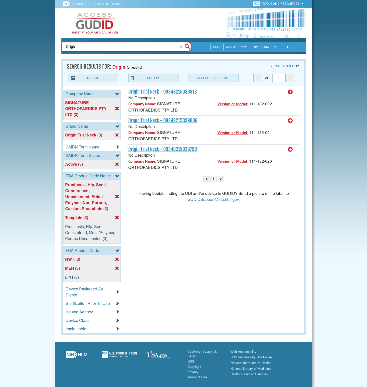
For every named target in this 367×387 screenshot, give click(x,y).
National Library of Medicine (96, 3)
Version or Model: (232, 104)
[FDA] (257, 3)
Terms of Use (197, 377)
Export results (282, 66)
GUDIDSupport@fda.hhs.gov (213, 199)
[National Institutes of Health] (67, 3)
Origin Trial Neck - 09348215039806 (162, 121)
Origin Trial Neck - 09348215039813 (162, 92)
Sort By (153, 78)
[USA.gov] (162, 356)
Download (270, 47)
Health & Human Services (249, 374)
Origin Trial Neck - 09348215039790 (162, 149)
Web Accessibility (243, 351)
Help (287, 47)
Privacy (192, 371)
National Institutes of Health (250, 362)
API (255, 47)
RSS (190, 361)
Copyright (194, 366)
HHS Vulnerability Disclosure (251, 357)
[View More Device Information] (290, 92)
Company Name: (142, 104)
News (244, 47)
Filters (93, 78)
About (230, 47)
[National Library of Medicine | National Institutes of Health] (76, 356)
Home (217, 47)
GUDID (95, 23)
